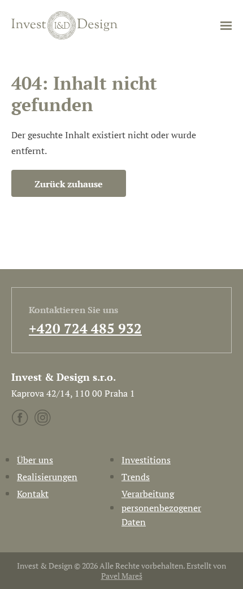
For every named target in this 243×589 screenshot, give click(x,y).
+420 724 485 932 (85, 328)
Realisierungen (47, 477)
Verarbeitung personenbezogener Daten (161, 507)
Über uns (35, 460)
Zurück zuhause (68, 184)
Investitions (146, 460)
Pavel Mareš (121, 575)
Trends (136, 477)
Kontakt (33, 493)
